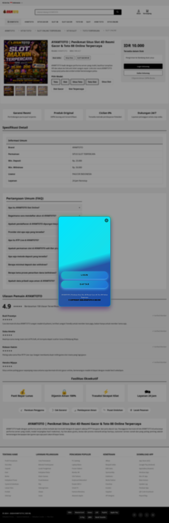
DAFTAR (84, 284)
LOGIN (84, 275)
